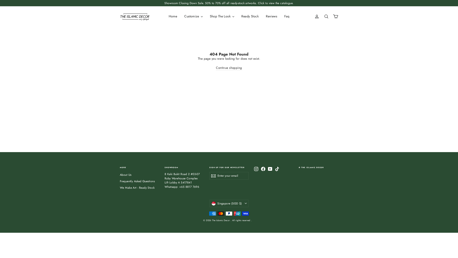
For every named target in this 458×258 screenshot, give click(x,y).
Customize (192, 16)
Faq (286, 16)
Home (173, 16)
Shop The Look (221, 16)
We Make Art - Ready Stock (137, 188)
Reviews (271, 16)
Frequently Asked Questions (137, 181)
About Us (125, 175)
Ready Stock (250, 16)
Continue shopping (229, 68)
